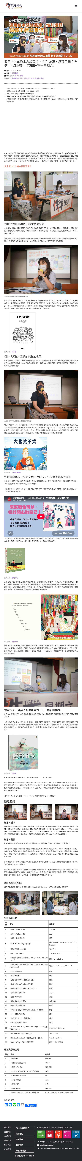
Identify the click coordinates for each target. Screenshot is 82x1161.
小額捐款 (19, 1139)
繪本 (32, 78)
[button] (76, 6)
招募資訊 (7, 1145)
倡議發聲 (7, 1136)
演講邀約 (19, 1134)
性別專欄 (15, 73)
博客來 (14, 352)
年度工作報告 (21, 1151)
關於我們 (7, 1127)
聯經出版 (15, 578)
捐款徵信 (19, 1145)
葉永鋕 (37, 78)
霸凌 (42, 78)
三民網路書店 (16, 472)
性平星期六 (19, 76)
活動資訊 (7, 1132)
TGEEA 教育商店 (22, 1128)
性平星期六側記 (17, 78)
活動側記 (27, 78)
